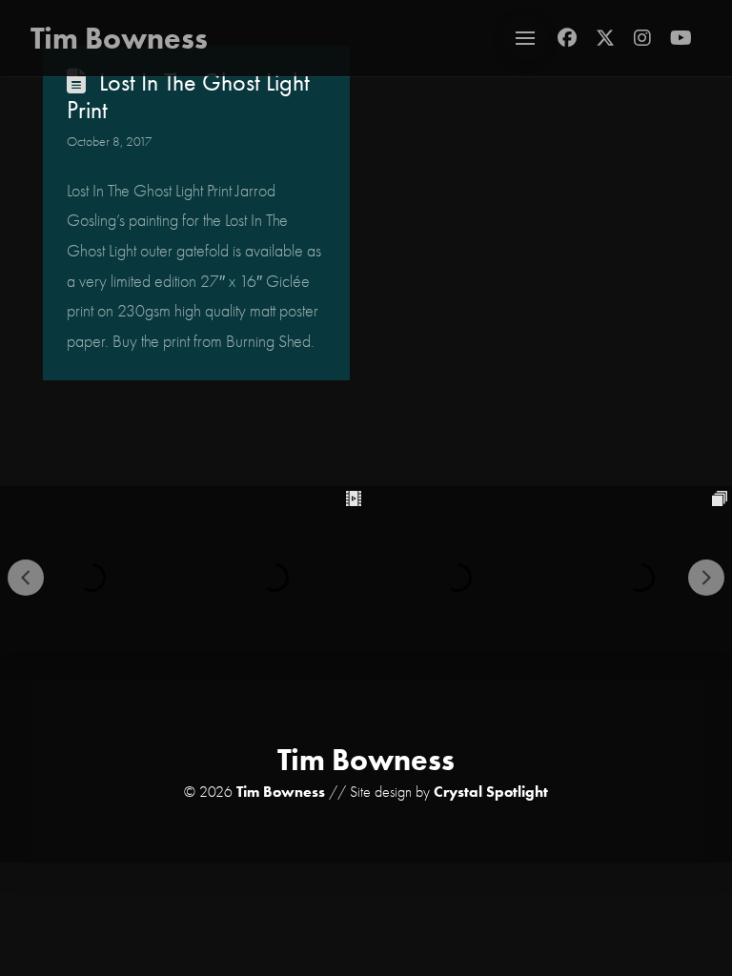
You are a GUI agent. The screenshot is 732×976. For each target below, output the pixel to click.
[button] (525, 38)
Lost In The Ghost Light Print (188, 96)
